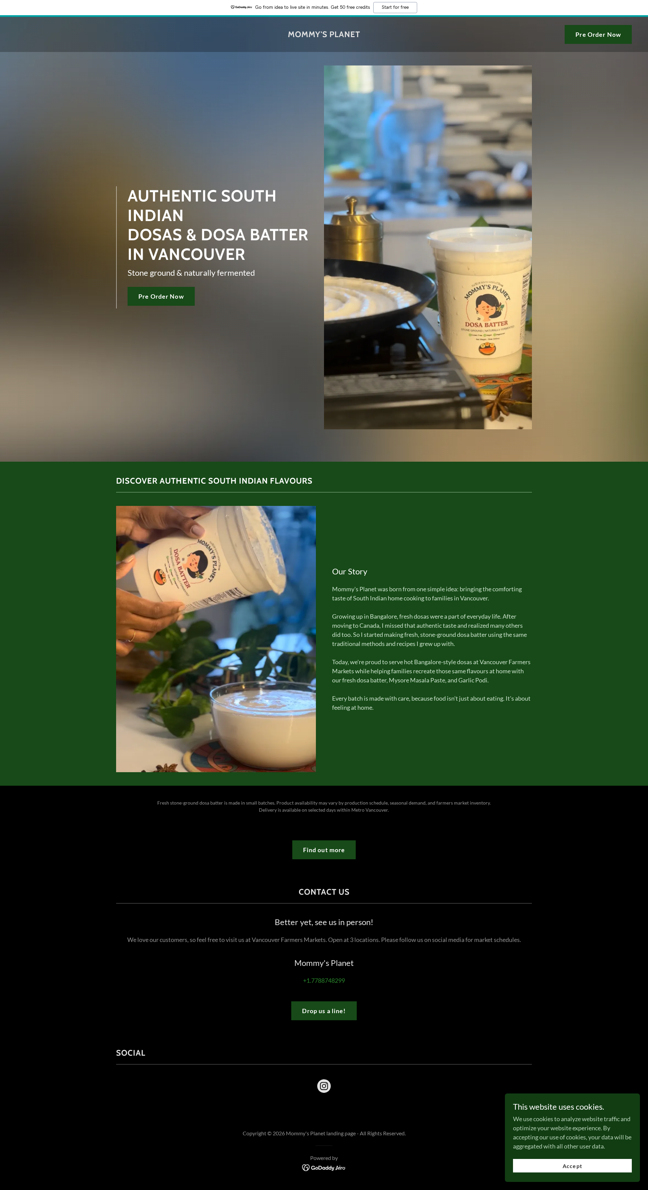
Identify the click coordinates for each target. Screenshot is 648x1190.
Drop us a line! (324, 1011)
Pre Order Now (598, 34)
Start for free (395, 7)
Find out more (324, 850)
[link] (324, 34)
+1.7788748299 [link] (324, 980)
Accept (572, 1166)
